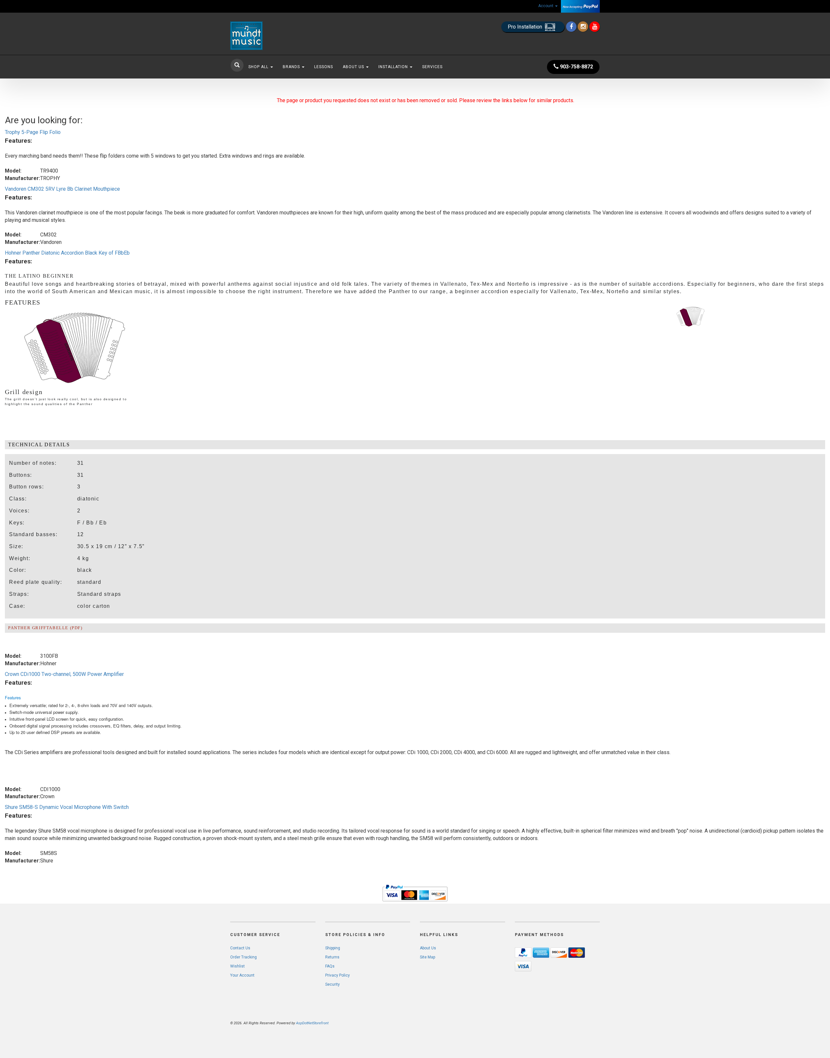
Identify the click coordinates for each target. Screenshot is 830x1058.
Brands (292, 67)
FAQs (330, 966)
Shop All (259, 67)
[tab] (415, 444)
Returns (332, 957)
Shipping (332, 948)
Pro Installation (525, 27)
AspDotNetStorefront (312, 1023)
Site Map (427, 957)
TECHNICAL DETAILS (39, 444)
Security (332, 984)
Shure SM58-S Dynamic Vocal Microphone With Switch (67, 807)
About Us (354, 67)
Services (432, 67)
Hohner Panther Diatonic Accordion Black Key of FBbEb (67, 253)
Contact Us (240, 948)
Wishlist (237, 966)
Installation (393, 67)
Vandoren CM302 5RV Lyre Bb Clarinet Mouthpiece (62, 189)
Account (546, 6)
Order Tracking (243, 957)
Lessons (323, 67)
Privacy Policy (337, 975)
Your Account (242, 975)
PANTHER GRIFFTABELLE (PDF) (45, 627)
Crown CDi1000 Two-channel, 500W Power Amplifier (64, 674)
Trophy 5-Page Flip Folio (33, 132)
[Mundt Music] (288, 35)
